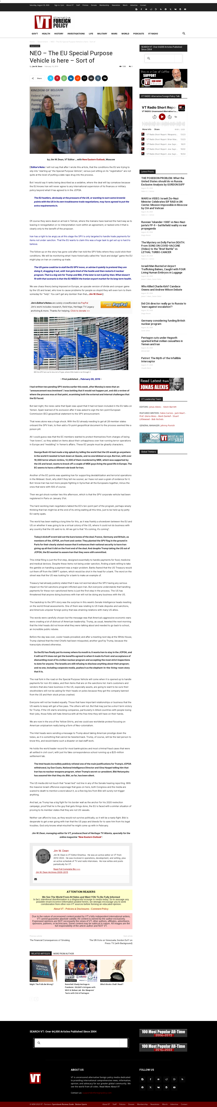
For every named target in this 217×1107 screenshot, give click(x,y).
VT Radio (153, 33)
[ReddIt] (78, 78)
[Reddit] (151, 9)
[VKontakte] (175, 9)
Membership (104, 5)
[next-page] (36, 999)
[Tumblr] (98, 78)
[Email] (84, 78)
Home (32, 41)
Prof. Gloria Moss (148, 416)
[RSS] (161, 9)
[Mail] (146, 9)
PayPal (84, 303)
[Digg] (105, 78)
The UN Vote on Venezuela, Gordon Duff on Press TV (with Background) (110, 942)
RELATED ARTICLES (40, 953)
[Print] (91, 78)
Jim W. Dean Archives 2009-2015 (52, 872)
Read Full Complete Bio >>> (66, 869)
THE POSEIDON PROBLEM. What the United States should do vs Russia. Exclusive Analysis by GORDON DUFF (163, 181)
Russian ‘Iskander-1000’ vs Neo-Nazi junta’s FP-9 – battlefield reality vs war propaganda (164, 225)
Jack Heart (180, 413)
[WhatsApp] (64, 78)
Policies (85, 5)
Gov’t (35, 33)
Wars (114, 33)
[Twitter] (170, 9)
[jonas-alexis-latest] (162, 389)
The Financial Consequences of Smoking (50, 940)
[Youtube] (185, 9)
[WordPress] (180, 9)
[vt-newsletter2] (162, 442)
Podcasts (138, 33)
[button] (183, 33)
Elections (34, 980)
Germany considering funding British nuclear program (163, 322)
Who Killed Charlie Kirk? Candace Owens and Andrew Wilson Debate (161, 288)
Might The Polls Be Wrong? (41, 984)
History (58, 33)
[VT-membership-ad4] (163, 86)
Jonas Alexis (155, 406)
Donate (94, 5)
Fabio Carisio (166, 413)
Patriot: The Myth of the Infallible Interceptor (161, 360)
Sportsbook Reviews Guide (63, 1104)
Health (46, 33)
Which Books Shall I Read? (111, 984)
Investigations (76, 33)
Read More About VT (109, 1086)
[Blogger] (136, 9)
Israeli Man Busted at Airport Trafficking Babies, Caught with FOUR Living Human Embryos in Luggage (163, 269)
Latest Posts (147, 171)
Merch (125, 5)
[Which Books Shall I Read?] (116, 971)
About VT (70, 5)
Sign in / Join (59, 5)
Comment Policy (99, 909)
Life (91, 33)
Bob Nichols (157, 419)
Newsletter (116, 5)
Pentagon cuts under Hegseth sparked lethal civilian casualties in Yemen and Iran (162, 341)
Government (42, 41)
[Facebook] (141, 9)
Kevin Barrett (169, 406)
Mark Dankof (164, 416)
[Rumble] (156, 9)
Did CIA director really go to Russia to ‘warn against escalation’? (163, 305)
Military (102, 33)
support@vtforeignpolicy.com (97, 1092)
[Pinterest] (57, 78)
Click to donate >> (80, 310)
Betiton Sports (81, 1104)
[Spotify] (165, 9)
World (125, 33)
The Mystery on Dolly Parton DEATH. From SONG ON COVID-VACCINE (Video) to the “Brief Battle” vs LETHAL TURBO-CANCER (163, 247)
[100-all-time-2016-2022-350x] (163, 1051)
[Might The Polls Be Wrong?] (46, 971)
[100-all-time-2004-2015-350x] (163, 1036)
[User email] (35, 879)
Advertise (133, 5)
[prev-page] (31, 999)
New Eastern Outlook (93, 159)
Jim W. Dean (37, 66)
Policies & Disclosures (77, 909)
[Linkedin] (71, 78)
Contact (143, 5)
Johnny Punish (168, 425)
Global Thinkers (148, 452)
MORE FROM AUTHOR (63, 953)
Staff (78, 5)
